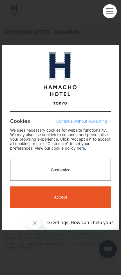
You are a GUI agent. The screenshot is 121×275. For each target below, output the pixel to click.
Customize (60, 169)
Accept (60, 197)
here (81, 148)
